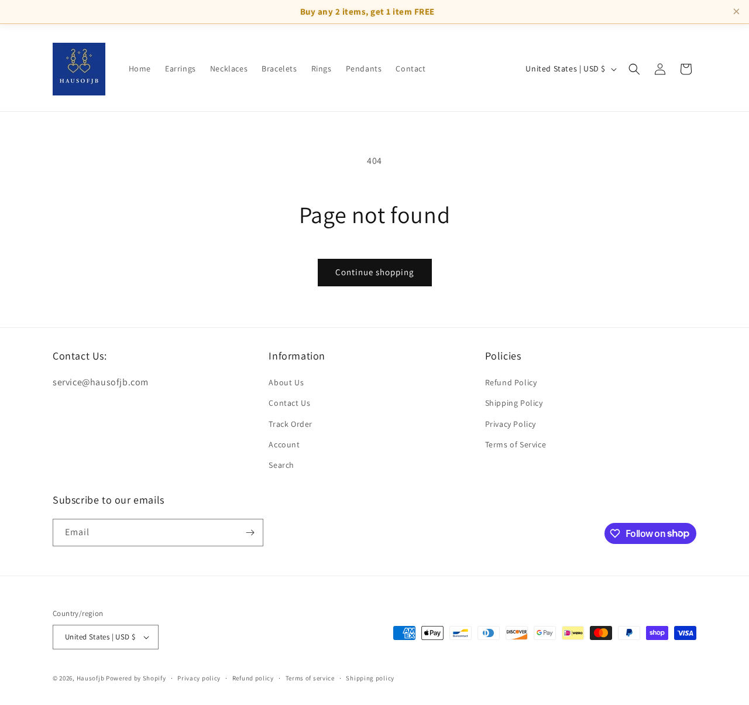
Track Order (290, 424)
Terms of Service (516, 444)
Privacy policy (199, 678)
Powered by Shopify (136, 678)
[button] (634, 69)
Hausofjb (91, 678)
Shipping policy (370, 678)
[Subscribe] (250, 532)
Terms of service (310, 678)
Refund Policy (511, 382)
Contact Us (289, 403)
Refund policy (253, 678)
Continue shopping (374, 272)
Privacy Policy (510, 424)
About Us (286, 382)
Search (281, 465)
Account (284, 444)
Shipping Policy (514, 403)
